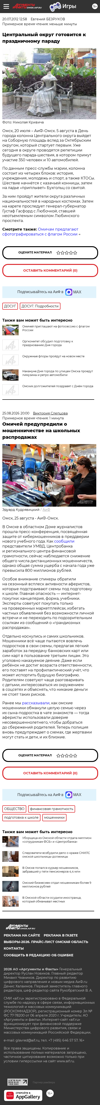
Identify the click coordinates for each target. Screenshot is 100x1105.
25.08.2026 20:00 (15, 413)
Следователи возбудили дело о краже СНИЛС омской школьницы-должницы (56, 854)
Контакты (14, 948)
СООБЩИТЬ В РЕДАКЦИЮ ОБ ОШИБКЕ (38, 955)
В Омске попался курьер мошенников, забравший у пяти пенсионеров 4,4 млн (51, 869)
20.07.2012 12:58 (14, 19)
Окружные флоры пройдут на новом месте (53, 356)
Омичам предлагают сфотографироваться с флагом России (40, 231)
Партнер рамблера (44, 1082)
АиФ (46, 510)
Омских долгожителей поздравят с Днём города (57, 386)
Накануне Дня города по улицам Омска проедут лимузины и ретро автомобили (57, 373)
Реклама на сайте (22, 935)
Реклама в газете (61, 935)
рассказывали (36, 703)
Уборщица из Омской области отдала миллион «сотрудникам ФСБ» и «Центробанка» (56, 839)
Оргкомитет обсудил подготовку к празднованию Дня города (47, 343)
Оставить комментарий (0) (50, 270)
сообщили (64, 541)
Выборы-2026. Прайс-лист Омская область (46, 942)
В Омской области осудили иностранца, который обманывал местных (51, 899)
